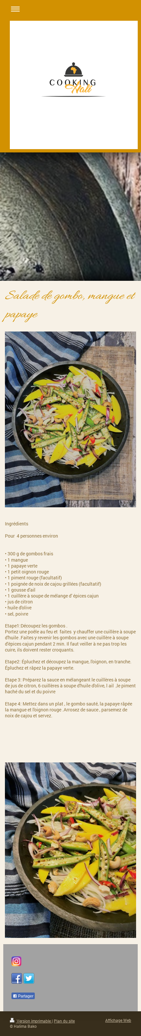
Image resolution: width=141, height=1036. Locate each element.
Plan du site (64, 1021)
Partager (25, 996)
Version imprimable (34, 1021)
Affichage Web (118, 1020)
